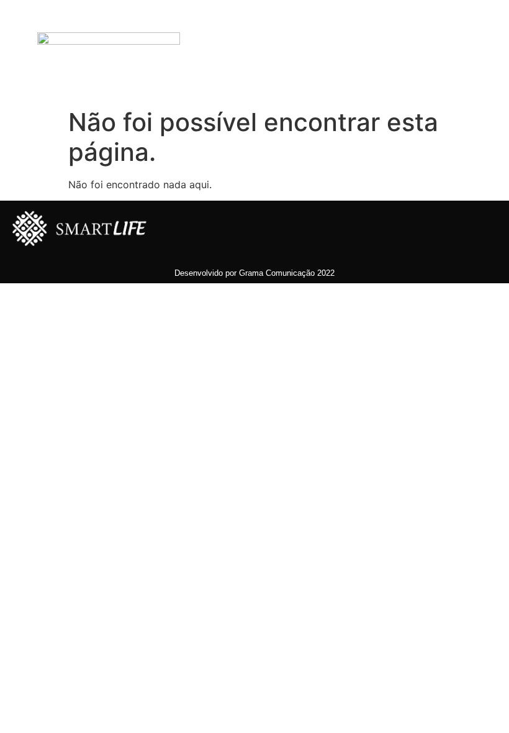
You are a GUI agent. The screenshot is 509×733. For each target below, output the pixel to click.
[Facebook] (403, 28)
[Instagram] (403, 77)
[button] (269, 53)
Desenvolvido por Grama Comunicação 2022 (254, 273)
